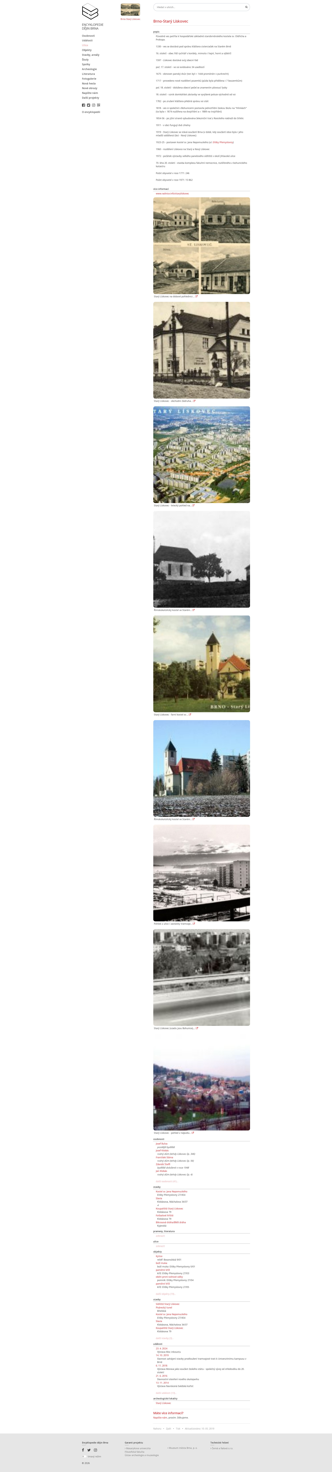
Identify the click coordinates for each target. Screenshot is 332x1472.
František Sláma (164, 1157)
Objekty (87, 50)
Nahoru (157, 1428)
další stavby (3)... (165, 1338)
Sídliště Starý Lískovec (167, 1304)
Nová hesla (89, 83)
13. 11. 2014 (162, 1382)
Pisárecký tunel (164, 1307)
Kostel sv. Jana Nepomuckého (171, 1191)
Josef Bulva (161, 1143)
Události (87, 40)
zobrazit (160, 1235)
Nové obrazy (89, 88)
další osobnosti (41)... (167, 1181)
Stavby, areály (90, 55)
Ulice (85, 45)
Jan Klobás (161, 1170)
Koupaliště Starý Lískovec (169, 1208)
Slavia (159, 1198)
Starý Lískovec (163, 1403)
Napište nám (90, 93)
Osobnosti (88, 35)
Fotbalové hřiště (164, 1215)
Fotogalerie (89, 78)
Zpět (168, 1428)
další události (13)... (166, 1392)
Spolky (86, 64)
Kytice (159, 1256)
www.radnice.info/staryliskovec (172, 193)
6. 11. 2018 (161, 1365)
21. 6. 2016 (161, 1375)
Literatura (88, 74)
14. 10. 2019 (162, 1355)
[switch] (84, 1456)
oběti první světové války (169, 1276)
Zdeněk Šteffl (163, 1164)
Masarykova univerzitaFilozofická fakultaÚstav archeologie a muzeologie (142, 1452)
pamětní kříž (163, 1269)
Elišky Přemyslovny (223, 142)
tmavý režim (94, 1456)
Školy (85, 59)
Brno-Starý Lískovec (130, 19)
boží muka (161, 1263)
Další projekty (90, 97)
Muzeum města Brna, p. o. (182, 1447)
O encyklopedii (91, 112)
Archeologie (89, 69)
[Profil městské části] (99, 105)
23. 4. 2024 (161, 1348)
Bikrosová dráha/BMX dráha (171, 1222)
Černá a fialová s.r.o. (222, 1448)
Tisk (178, 1428)
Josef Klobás (162, 1150)
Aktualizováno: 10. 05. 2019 (199, 1428)
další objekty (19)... (166, 1293)
